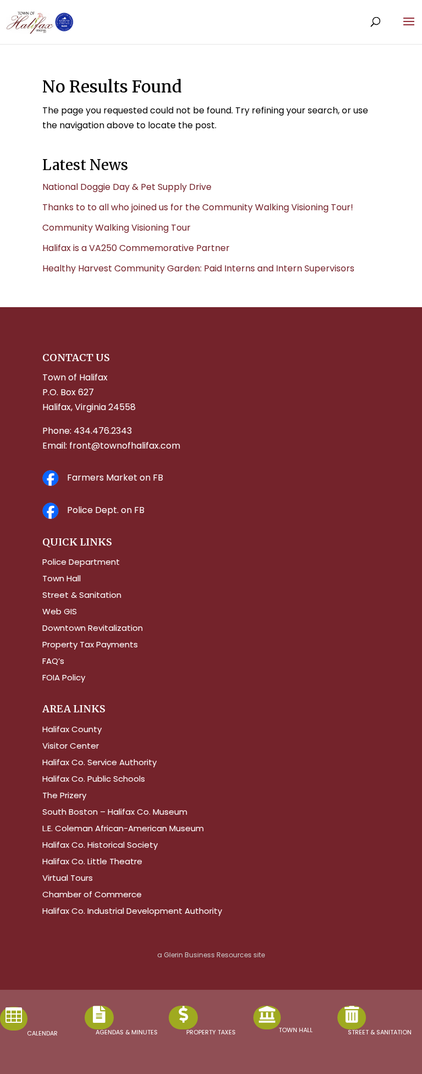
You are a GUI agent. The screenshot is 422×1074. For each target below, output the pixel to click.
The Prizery (64, 796)
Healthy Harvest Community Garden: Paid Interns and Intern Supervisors (198, 268)
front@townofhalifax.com (124, 445)
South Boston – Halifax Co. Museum (114, 812)
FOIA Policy (63, 678)
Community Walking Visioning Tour (116, 227)
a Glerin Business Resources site (211, 954)
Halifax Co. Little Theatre (92, 862)
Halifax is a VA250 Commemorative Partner (136, 248)
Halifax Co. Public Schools (93, 779)
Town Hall (61, 579)
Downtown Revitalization (92, 629)
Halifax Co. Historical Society (100, 846)
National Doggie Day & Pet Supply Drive (127, 187)
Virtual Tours (67, 879)
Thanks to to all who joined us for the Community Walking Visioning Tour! (197, 207)
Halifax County (72, 730)
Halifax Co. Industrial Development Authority (132, 912)
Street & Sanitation (81, 596)
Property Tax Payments (90, 645)
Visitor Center (70, 746)
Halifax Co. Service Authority (99, 763)
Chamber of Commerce (92, 895)
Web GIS (59, 612)
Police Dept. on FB (106, 510)
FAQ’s (53, 662)
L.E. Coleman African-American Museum (123, 829)
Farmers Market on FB (115, 477)
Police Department (81, 563)
